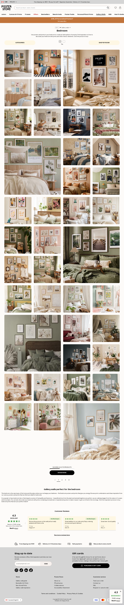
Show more (62, 472)
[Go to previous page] (55, 480)
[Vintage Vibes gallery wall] (106, 181)
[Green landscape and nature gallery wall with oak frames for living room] (76, 387)
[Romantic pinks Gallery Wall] (76, 328)
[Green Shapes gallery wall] (106, 210)
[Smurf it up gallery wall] (47, 63)
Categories (19, 42)
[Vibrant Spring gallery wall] (106, 299)
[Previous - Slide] (25, 523)
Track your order (98, 581)
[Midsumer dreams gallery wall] (47, 269)
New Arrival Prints (21, 585)
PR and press (58, 583)
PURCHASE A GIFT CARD (92, 565)
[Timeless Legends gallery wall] (76, 122)
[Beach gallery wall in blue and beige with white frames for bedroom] (106, 387)
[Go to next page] (69, 480)
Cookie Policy (61, 593)
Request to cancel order (101, 588)
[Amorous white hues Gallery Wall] (32, 343)
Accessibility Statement (62, 588)
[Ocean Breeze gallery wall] (47, 92)
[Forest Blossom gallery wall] (17, 240)
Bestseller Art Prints (22, 583)
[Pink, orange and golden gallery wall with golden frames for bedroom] (17, 416)
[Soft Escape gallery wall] (32, 166)
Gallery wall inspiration (23, 588)
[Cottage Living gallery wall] (17, 299)
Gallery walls (65, 27)
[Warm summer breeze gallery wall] (17, 269)
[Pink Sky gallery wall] (76, 210)
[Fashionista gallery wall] (91, 78)
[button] (64, 41)
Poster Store (66, 599)
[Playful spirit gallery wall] (17, 210)
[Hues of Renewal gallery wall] (76, 299)
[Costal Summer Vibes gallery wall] (17, 92)
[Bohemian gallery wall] (76, 181)
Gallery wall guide (21, 581)
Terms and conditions (48, 593)
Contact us (96, 583)
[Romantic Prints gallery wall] (47, 240)
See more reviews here (62, 535)
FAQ (94, 585)
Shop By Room (104, 42)
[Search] (108, 8)
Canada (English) (13, 600)
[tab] (115, 8)
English (12, 2)
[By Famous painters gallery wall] (17, 63)
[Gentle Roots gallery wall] (17, 122)
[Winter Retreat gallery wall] (76, 151)
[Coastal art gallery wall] (47, 299)
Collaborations (59, 585)
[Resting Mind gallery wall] (47, 122)
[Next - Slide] (118, 523)
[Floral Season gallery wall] (47, 210)
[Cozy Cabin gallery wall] (106, 151)
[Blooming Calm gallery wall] (106, 122)
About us (57, 581)
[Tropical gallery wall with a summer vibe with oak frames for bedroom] (91, 431)
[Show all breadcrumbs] (57, 28)
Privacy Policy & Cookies (75, 593)
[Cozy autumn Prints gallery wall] (91, 254)
